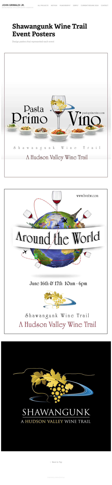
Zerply (75, 5)
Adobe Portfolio (60, 477)
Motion (54, 5)
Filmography (65, 5)
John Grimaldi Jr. (13, 5)
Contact (104, 5)
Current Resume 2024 (89, 5)
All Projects (43, 5)
